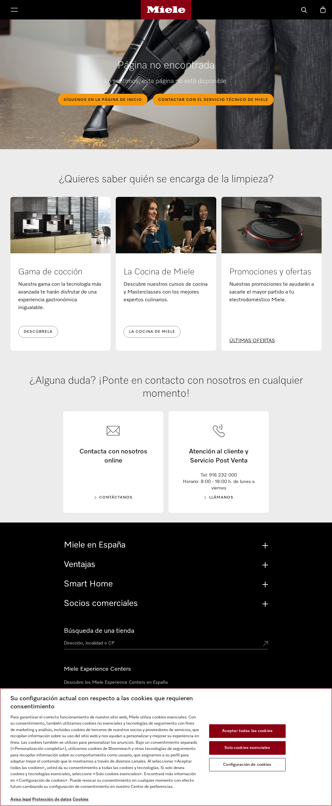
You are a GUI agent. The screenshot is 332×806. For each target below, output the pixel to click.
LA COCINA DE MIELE (152, 332)
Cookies (81, 799)
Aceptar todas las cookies (247, 731)
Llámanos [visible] (221, 497)
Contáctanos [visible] (116, 497)
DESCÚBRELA (38, 332)
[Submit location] (265, 644)
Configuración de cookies (247, 765)
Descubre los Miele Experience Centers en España (116, 682)
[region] (166, 747)
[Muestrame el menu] (14, 10)
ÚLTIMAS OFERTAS (252, 340)
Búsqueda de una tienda (99, 631)
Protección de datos (52, 799)
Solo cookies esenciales (247, 748)
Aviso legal (20, 799)
